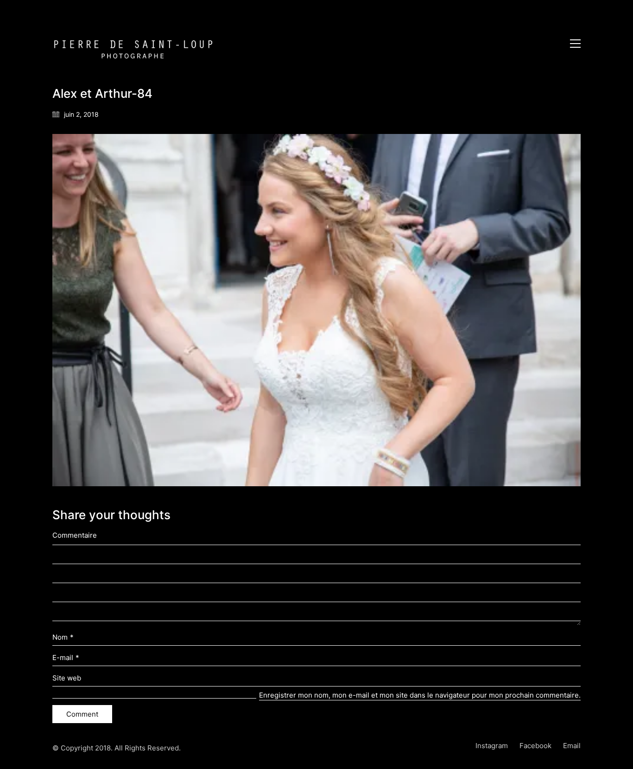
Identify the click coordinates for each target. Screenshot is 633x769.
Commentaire (74, 535)
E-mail (65, 657)
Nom (63, 637)
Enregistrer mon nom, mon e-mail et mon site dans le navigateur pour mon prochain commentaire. (420, 695)
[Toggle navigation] (575, 43)
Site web (66, 678)
